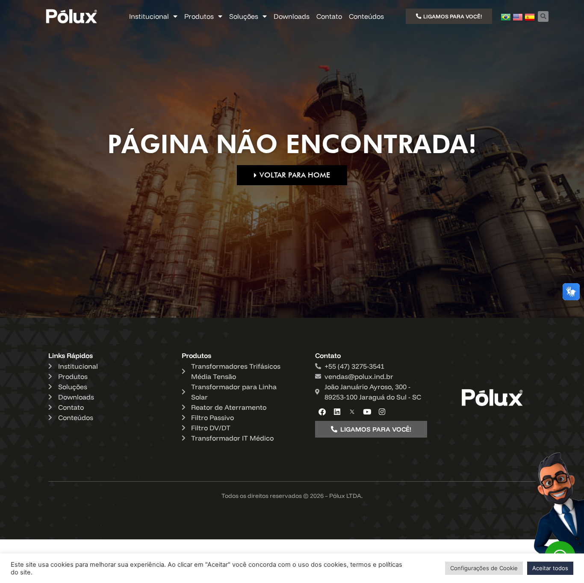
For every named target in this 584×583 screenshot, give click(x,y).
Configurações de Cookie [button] (484, 568)
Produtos (199, 16)
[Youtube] (367, 411)
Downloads (292, 16)
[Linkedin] (337, 411)
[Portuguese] (506, 19)
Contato (329, 16)
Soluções (243, 16)
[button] (543, 16)
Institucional (149, 16)
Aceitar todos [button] (550, 568)
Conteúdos (366, 16)
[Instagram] (382, 411)
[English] (518, 19)
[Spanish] (530, 19)
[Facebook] (322, 411)
